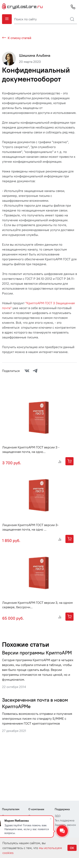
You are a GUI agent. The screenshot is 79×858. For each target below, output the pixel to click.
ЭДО (58, 816)
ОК (72, 848)
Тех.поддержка (64, 820)
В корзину (69, 461)
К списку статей (19, 38)
